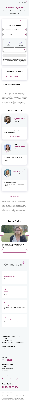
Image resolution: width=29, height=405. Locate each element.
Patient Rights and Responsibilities (10, 399)
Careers (4, 359)
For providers (5, 338)
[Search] (25, 29)
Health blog (4, 357)
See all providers (14, 196)
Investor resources (6, 353)
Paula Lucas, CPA (18, 171)
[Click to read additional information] (23, 61)
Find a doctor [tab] (20, 21)
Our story (4, 348)
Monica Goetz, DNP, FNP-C (19, 119)
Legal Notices (16, 395)
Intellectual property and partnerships (11, 375)
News (3, 355)
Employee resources (7, 340)
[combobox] (14, 29)
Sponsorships (5, 370)
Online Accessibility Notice (6, 398)
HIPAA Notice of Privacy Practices (7, 395)
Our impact (4, 366)
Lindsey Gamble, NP (19, 146)
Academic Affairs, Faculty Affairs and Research (13, 342)
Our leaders (4, 351)
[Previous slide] (2, 234)
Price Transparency (21, 399)
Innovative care (5, 372)
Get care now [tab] (8, 21)
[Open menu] (3, 2)
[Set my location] (25, 34)
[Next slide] (27, 234)
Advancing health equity (7, 368)
